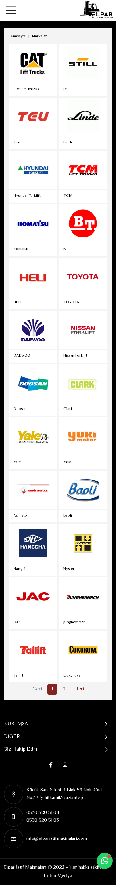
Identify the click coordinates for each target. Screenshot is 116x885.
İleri (79, 689)
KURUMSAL (17, 724)
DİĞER (12, 737)
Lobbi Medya (58, 876)
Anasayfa (18, 36)
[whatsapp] (105, 861)
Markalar (39, 36)
